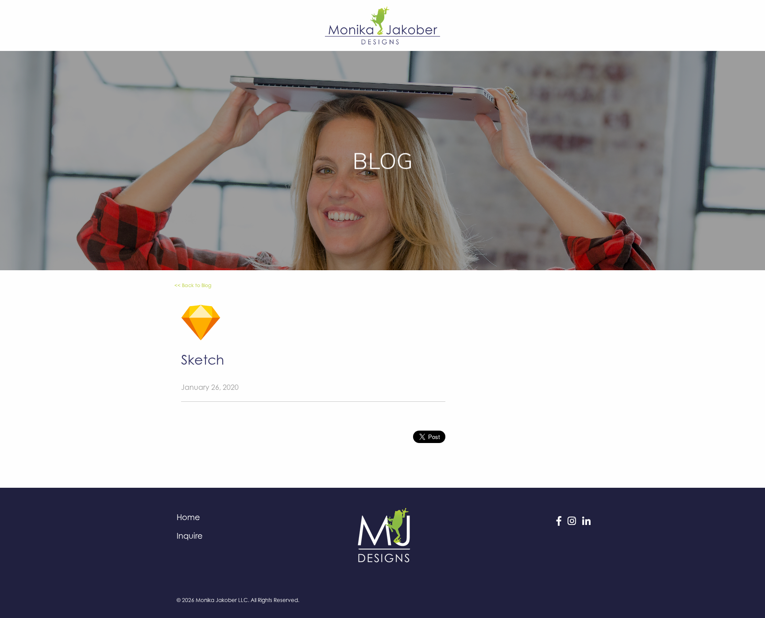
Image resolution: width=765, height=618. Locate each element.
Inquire (190, 536)
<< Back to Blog (192, 285)
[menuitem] (240, 517)
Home (188, 517)
